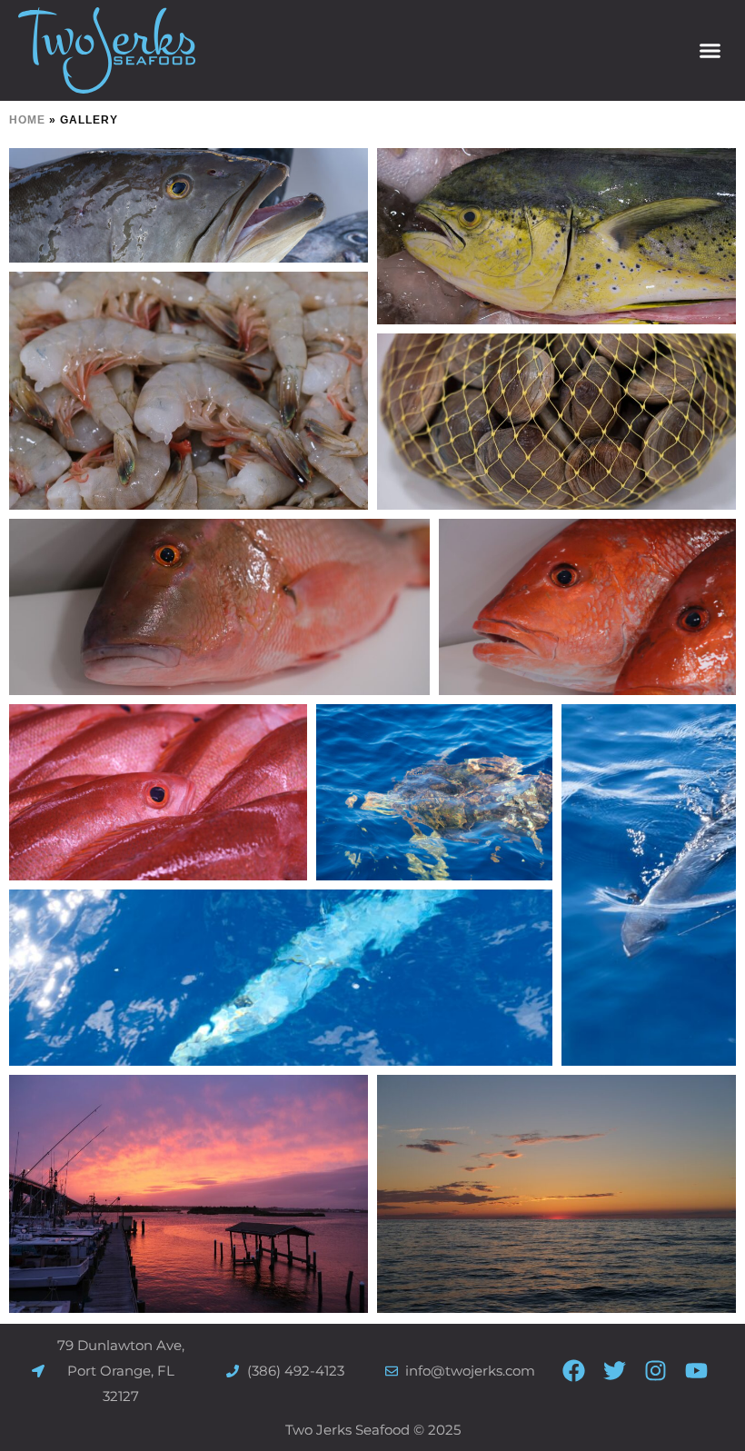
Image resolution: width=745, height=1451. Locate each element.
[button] (710, 51)
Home (27, 120)
